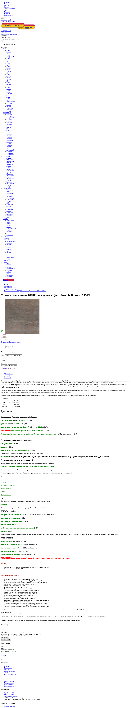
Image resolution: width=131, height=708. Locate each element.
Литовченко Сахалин (7, 485)
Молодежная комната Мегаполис (10, 162)
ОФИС (5, 262)
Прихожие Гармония (10, 213)
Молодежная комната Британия (10, 180)
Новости (7, 12)
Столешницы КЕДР (10, 287)
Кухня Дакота (9, 75)
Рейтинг (3, 636)
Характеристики (9, 374)
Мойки (9, 106)
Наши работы (8, 15)
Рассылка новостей (10, 686)
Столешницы (11, 101)
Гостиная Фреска (9, 126)
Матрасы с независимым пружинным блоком (11, 256)
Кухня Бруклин (9, 64)
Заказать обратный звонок (9, 34)
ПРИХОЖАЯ (7, 188)
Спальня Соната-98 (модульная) (10, 153)
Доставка (7, 376)
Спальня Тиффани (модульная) (10, 138)
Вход (2, 18)
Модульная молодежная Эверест (10, 175)
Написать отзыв (13, 368)
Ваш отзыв (4, 632)
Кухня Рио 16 (8, 60)
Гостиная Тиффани (9, 123)
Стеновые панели (10, 104)
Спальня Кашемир (9, 142)
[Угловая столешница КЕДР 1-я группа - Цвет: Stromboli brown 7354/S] (22, 333)
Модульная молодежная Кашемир (10, 170)
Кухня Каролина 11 (9, 79)
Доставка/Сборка (9, 8)
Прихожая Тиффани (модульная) (10, 196)
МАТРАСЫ (6, 239)
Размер (3, 355)
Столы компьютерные (11, 227)
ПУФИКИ (6, 260)
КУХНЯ (5, 48)
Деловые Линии (6, 488)
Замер (6, 10)
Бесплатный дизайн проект (11, 342)
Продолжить (4, 637)
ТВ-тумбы (8, 129)
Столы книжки (9, 224)
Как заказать (8, 4)
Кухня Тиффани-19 (10, 56)
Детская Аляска (9, 166)
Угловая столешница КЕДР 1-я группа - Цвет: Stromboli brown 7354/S (25, 291)
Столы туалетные (10, 234)
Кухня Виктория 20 (9, 71)
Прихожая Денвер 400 (10, 201)
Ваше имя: (4, 625)
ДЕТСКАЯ (6, 156)
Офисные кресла (9, 277)
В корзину (4, 365)
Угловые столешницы (11, 289)
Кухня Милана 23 (9, 84)
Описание (7, 373)
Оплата (6, 5)
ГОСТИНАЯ (7, 113)
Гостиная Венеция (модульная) (10, 116)
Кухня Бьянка (9, 67)
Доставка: (3, 655)
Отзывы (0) (7, 378)
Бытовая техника (9, 110)
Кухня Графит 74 (9, 52)
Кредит (6, 7)
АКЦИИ (5, 280)
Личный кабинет (9, 681)
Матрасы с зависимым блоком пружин (10, 248)
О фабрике (7, 2)
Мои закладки (8, 684)
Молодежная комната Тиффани (10, 185)
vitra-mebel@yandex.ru (11, 696)
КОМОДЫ (6, 238)
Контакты (7, 13)
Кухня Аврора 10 (9, 98)
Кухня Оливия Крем (9, 88)
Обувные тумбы (9, 216)
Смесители (10, 108)
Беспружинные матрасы (11, 242)
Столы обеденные (10, 230)
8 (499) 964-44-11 (6, 31)
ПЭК (2, 476)
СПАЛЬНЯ (6, 132)
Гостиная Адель (9, 120)
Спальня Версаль (9, 134)
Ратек (3, 492)
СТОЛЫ (5, 219)
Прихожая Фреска (10, 210)
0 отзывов (4, 368)
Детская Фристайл (10, 158)
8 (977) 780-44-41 (6, 32)
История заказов (9, 683)
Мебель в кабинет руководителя (11, 266)
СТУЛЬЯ (5, 236)
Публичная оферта (10, 674)
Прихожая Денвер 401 (10, 206)
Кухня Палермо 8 (9, 93)
